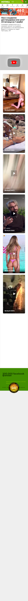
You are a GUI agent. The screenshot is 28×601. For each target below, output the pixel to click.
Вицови (17, 6)
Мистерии (12, 6)
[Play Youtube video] (14, 62)
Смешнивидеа (2, 7)
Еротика (22, 6)
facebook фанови (13, 374)
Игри (7, 6)
